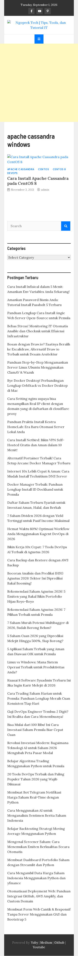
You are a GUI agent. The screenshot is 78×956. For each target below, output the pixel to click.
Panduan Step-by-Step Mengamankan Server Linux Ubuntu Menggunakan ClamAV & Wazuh (37, 367)
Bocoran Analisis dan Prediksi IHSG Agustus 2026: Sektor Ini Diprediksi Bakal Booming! (35, 578)
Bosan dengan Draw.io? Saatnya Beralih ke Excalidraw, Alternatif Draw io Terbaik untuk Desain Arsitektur (38, 349)
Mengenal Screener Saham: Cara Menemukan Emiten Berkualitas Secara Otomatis (38, 847)
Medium (46, 943)
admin (45, 189)
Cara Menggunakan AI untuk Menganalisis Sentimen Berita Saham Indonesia (36, 815)
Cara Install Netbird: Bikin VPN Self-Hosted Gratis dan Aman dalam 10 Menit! (35, 445)
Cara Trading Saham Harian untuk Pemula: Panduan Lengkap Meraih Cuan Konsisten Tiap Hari (38, 698)
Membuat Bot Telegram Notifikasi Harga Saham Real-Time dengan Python (34, 797)
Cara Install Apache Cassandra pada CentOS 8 (38, 181)
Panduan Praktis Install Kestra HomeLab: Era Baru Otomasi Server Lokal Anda (35, 427)
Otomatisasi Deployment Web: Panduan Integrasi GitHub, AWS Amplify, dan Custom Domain (39, 896)
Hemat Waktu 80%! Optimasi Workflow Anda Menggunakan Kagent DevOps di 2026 (38, 534)
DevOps (12, 173)
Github (59, 943)
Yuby (34, 943)
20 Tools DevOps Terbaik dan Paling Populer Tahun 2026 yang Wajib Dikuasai (35, 779)
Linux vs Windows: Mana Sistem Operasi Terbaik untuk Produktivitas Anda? (35, 667)
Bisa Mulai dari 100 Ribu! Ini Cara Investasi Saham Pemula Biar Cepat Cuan (35, 730)
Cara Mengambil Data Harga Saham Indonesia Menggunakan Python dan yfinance (36, 878)
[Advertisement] (39, 83)
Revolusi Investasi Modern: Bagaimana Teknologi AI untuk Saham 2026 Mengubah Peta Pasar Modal (37, 748)
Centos (43, 169)
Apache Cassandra (20, 169)
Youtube (39, 947)
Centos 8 (59, 169)
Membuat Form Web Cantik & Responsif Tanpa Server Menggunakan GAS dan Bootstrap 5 (39, 914)
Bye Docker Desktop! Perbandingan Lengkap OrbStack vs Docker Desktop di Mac (37, 385)
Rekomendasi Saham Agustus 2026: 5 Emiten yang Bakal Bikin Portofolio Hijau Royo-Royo (36, 596)
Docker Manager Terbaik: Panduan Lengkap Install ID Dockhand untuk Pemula (35, 489)
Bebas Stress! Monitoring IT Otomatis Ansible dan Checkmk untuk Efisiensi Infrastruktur (37, 331)
